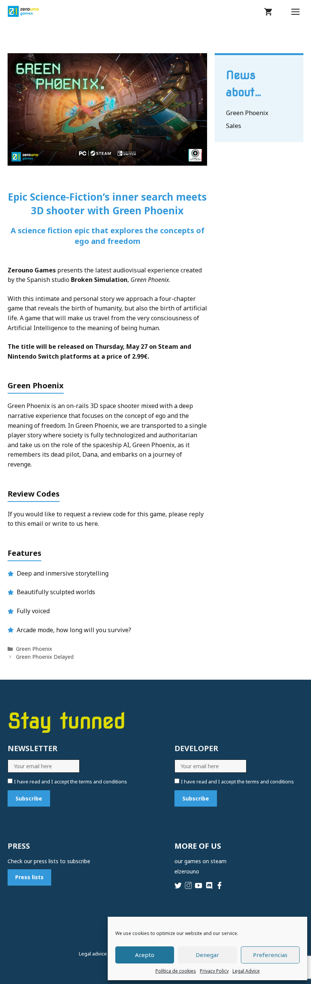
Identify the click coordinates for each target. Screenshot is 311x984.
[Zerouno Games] (23, 11)
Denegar (207, 955)
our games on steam (200, 861)
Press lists (29, 877)
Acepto (144, 955)
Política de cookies (176, 971)
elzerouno (186, 871)
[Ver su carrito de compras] (268, 11)
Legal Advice (246, 971)
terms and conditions (103, 781)
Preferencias (270, 955)
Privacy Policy (214, 971)
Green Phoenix (34, 648)
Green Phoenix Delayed (45, 656)
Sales (233, 126)
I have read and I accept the (70, 781)
